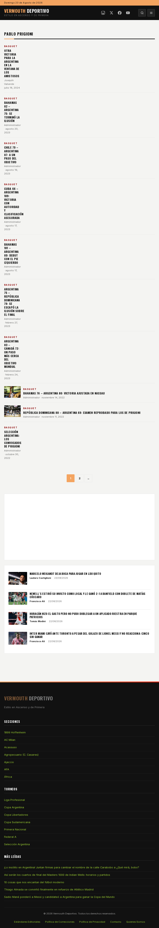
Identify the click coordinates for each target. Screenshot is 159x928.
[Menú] (151, 13)
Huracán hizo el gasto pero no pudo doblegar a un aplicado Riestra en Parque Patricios (83, 615)
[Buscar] (142, 13)
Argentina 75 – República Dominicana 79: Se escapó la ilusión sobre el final (14, 302)
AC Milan (9, 739)
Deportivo (26, 10)
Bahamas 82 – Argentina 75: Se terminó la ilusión (12, 111)
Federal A (10, 836)
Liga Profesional (14, 799)
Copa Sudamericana (17, 822)
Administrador (12, 125)
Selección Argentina (17, 844)
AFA (6, 769)
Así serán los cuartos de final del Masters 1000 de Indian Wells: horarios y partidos (57, 874)
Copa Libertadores (16, 814)
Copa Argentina (14, 807)
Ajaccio (9, 762)
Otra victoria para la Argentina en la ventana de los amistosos (11, 63)
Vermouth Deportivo (65, 913)
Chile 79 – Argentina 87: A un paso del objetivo (11, 154)
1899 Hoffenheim (15, 732)
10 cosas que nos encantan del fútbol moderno (34, 882)
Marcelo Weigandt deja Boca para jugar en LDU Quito (65, 574)
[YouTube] (128, 13)
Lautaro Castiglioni (40, 577)
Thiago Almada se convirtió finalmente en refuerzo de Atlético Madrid (49, 889)
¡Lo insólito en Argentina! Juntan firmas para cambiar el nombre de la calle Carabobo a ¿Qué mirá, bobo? (71, 867)
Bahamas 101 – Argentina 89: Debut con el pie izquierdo (11, 253)
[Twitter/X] (111, 13)
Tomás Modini (38, 621)
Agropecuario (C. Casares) (21, 754)
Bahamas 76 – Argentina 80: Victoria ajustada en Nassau (64, 393)
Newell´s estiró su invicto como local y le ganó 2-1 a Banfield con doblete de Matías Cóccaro (87, 595)
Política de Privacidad (92, 921)
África (8, 776)
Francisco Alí (37, 601)
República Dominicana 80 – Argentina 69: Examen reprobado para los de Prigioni (81, 412)
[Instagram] (103, 13)
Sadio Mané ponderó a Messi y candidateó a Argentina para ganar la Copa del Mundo (59, 896)
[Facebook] (119, 13)
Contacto (115, 921)
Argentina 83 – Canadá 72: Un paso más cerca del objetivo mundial (11, 354)
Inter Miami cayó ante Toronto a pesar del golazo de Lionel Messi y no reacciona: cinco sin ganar (89, 635)
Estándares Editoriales (27, 921)
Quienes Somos (135, 921)
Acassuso (10, 747)
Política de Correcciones (59, 921)
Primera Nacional (15, 829)
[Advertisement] (79, 527)
